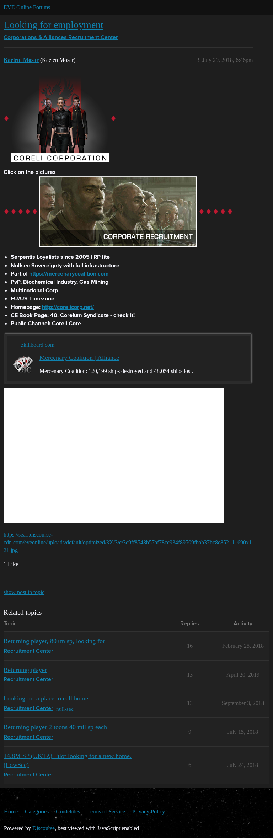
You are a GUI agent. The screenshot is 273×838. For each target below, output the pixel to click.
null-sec (65, 709)
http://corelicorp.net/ (68, 307)
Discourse (43, 828)
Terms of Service (106, 811)
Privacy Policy (148, 811)
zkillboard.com (37, 345)
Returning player (25, 669)
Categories (37, 811)
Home (11, 811)
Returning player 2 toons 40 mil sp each (55, 727)
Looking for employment (53, 24)
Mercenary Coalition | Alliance (79, 357)
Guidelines (68, 811)
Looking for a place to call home (46, 698)
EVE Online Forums (27, 7)
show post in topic (24, 592)
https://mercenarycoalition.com (69, 274)
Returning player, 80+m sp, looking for (54, 641)
